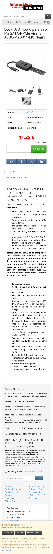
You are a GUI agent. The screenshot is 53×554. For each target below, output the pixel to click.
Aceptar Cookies (33, 532)
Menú (9, 22)
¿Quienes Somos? (37, 495)
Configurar (8, 532)
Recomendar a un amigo (18, 177)
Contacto (36, 22)
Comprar (38, 148)
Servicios (33, 498)
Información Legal (37, 486)
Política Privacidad (13, 489)
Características (13, 171)
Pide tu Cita (10, 501)
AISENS (29, 112)
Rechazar (19, 532)
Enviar (39, 478)
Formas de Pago (36, 492)
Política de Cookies (37, 489)
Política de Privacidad (23, 465)
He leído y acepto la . (25, 471)
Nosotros (9, 498)
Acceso (22, 22)
